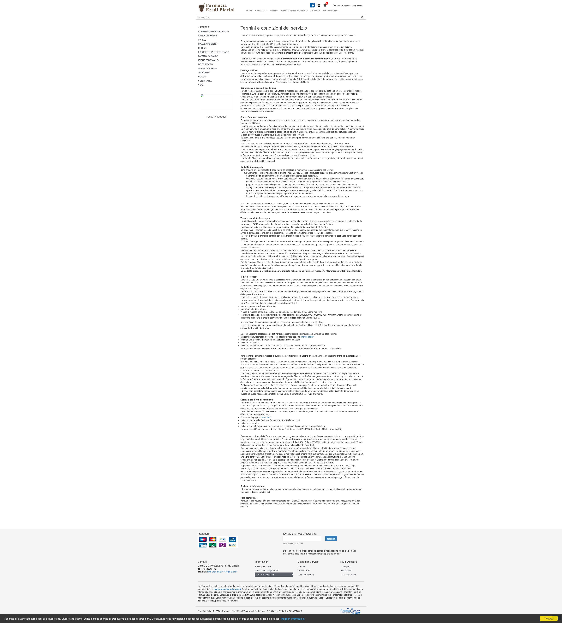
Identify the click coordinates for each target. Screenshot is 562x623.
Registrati (357, 5)
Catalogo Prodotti (306, 574)
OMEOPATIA (204, 72)
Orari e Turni (304, 570)
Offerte (315, 10)
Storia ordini (346, 570)
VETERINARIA (205, 80)
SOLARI (202, 76)
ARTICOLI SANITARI (207, 35)
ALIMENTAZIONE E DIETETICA (213, 31)
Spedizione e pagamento (266, 570)
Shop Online (330, 10)
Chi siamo (260, 10)
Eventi (274, 10)
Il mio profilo (346, 566)
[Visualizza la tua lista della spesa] (318, 5)
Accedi (346, 5)
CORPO (202, 47)
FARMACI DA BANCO (208, 56)
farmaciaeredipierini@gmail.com (222, 571)
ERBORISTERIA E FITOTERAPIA (213, 52)
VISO (200, 84)
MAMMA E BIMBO (206, 68)
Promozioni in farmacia (294, 10)
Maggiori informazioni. (293, 618)
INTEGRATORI (205, 64)
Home (249, 10)
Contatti (301, 566)
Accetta (549, 618)
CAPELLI (202, 39)
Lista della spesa (348, 574)
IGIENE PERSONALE (208, 60)
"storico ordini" (307, 336)
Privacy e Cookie (263, 566)
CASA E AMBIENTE (207, 43)
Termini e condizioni (264, 574)
